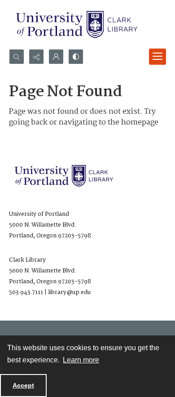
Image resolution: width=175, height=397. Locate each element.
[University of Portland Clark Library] (76, 24)
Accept (23, 385)
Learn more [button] (81, 360)
